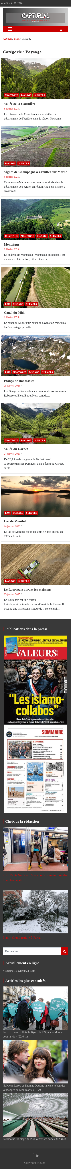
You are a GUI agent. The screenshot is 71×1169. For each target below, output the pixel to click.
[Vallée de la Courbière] (35, 78)
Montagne (11, 95)
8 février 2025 (11, 108)
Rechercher (64, 951)
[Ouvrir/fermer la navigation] (10, 29)
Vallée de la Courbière (19, 104)
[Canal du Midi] (35, 287)
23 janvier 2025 (12, 594)
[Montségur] (35, 219)
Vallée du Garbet (16, 449)
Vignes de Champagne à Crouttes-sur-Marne (35, 172)
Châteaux (11, 236)
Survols (39, 95)
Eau (7, 304)
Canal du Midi (14, 312)
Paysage (26, 95)
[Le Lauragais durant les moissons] (35, 564)
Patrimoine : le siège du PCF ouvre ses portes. (29, 1138)
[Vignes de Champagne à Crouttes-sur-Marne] (35, 146)
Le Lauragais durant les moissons (27, 589)
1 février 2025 (11, 249)
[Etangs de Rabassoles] (35, 355)
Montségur (11, 244)
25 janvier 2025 (12, 385)
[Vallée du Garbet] (35, 423)
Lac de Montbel (15, 521)
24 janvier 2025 (12, 453)
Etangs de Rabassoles (19, 381)
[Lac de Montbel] (35, 496)
